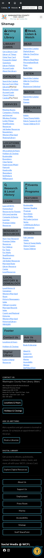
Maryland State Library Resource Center (9, 266)
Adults (26, 115)
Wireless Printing (9, 118)
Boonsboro (7, 159)
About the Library (10, 71)
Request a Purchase (10, 89)
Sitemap (22, 525)
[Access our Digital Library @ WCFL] (15, 3)
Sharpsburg (7, 173)
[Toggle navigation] (41, 17)
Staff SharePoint (22, 532)
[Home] (14, 17)
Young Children (29, 249)
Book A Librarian (30, 345)
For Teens (6, 250)
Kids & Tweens (29, 246)
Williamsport (8, 178)
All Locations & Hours (11, 151)
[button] (12, 403)
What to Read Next (31, 60)
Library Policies (9, 65)
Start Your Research (11, 238)
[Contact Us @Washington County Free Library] (3, 3)
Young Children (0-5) (31, 124)
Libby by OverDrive (31, 54)
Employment (22, 496)
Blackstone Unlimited (31, 86)
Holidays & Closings (11, 153)
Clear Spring (7, 162)
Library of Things (9, 54)
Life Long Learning (10, 214)
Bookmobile (7, 156)
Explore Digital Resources (15, 469)
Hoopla (26, 57)
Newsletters (8, 132)
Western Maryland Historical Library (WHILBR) (10, 321)
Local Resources (9, 272)
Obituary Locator (9, 305)
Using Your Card (9, 57)
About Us (22, 482)
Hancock (6, 167)
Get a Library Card (10, 51)
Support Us (22, 489)
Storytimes (27, 214)
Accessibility (22, 518)
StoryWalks (28, 216)
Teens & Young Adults (32, 243)
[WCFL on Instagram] (8, 550)
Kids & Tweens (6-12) (31, 121)
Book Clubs (27, 68)
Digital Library (29, 51)
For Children (7, 247)
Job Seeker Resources (11, 129)
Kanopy (26, 102)
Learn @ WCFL (8, 206)
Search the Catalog (10, 81)
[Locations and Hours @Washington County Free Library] (9, 3)
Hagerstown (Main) (10, 165)
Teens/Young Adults (31, 118)
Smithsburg (7, 176)
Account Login (8, 68)
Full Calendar (28, 237)
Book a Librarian (11, 440)
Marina (22, 511)
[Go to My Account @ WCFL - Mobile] (21, 3)
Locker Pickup (8, 121)
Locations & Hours (10, 342)
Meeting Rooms (9, 110)
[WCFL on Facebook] (5, 550)
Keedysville (7, 170)
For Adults (7, 252)
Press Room (22, 503)
